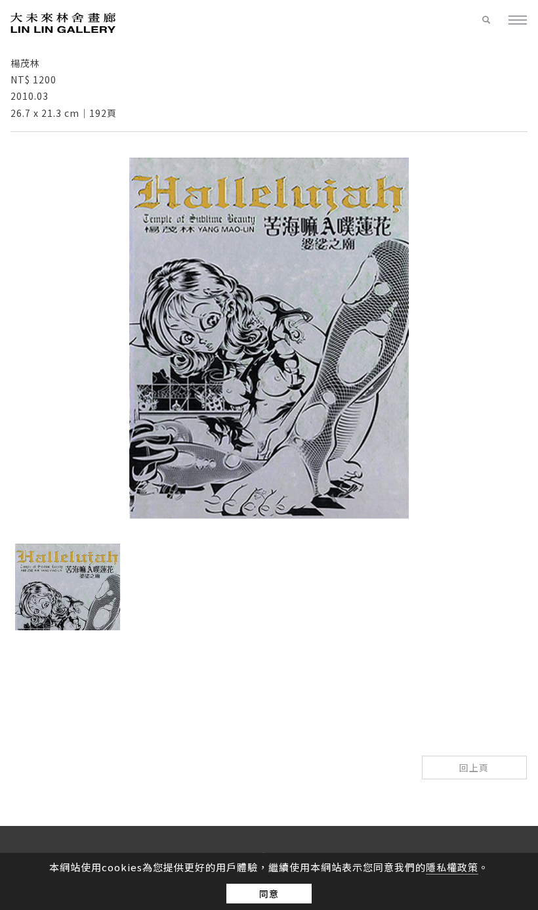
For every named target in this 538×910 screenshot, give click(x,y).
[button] (486, 20)
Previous (256, 646)
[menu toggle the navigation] (512, 21)
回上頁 (474, 767)
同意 (269, 893)
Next (281, 646)
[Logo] (62, 22)
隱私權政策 (452, 867)
